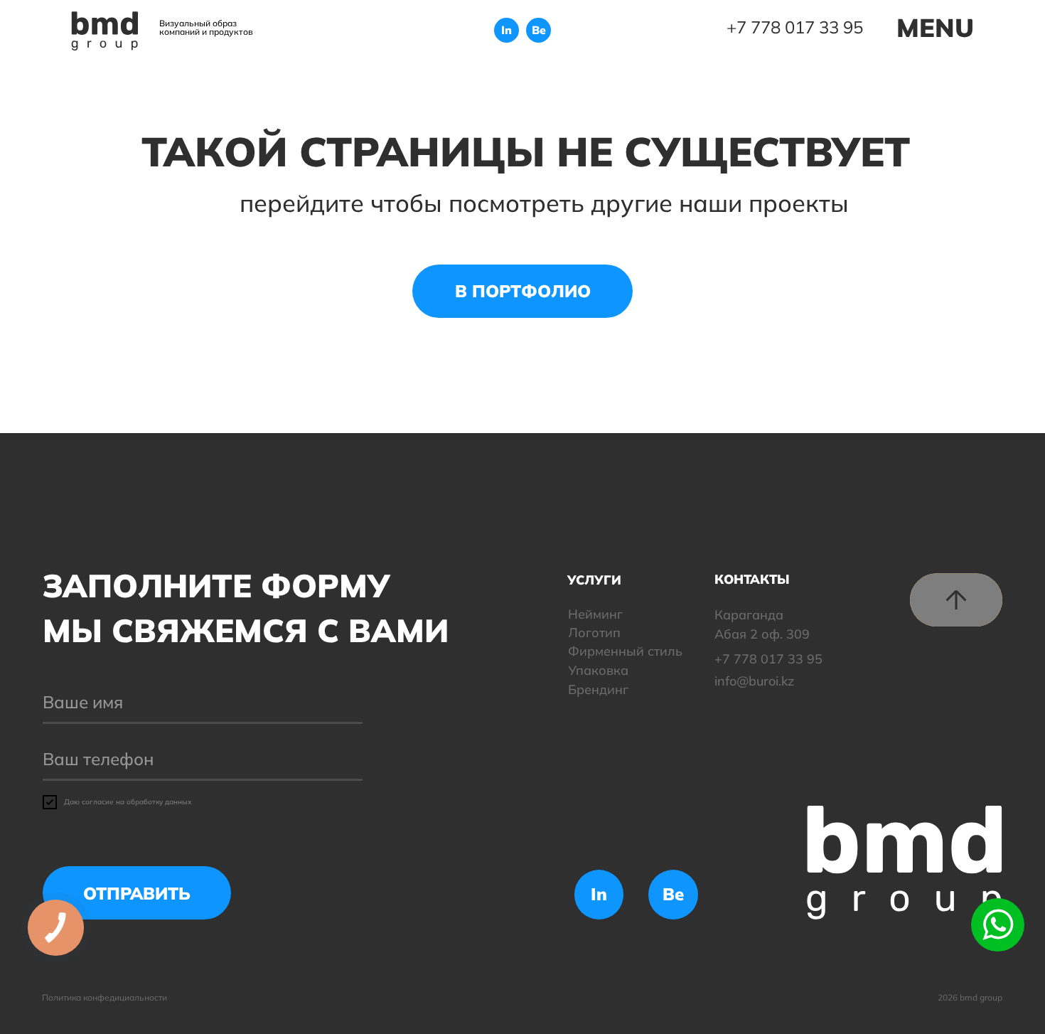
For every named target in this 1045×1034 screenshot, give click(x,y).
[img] (105, 30)
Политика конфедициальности (104, 997)
